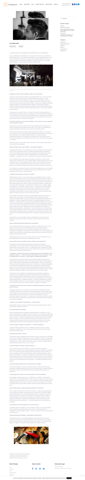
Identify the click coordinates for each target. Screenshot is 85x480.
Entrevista (21, 46)
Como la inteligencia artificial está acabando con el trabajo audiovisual (67, 30)
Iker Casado (63, 33)
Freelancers (12, 469)
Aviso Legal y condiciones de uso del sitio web (63, 468)
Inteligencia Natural (65, 27)
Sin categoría (63, 49)
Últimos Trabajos (13, 472)
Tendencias (63, 50)
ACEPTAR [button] (69, 478)
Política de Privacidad (59, 466)
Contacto (11, 475)
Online (25, 457)
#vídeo (20, 457)
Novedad (62, 45)
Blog (10, 470)
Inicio (10, 467)
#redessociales (13, 457)
